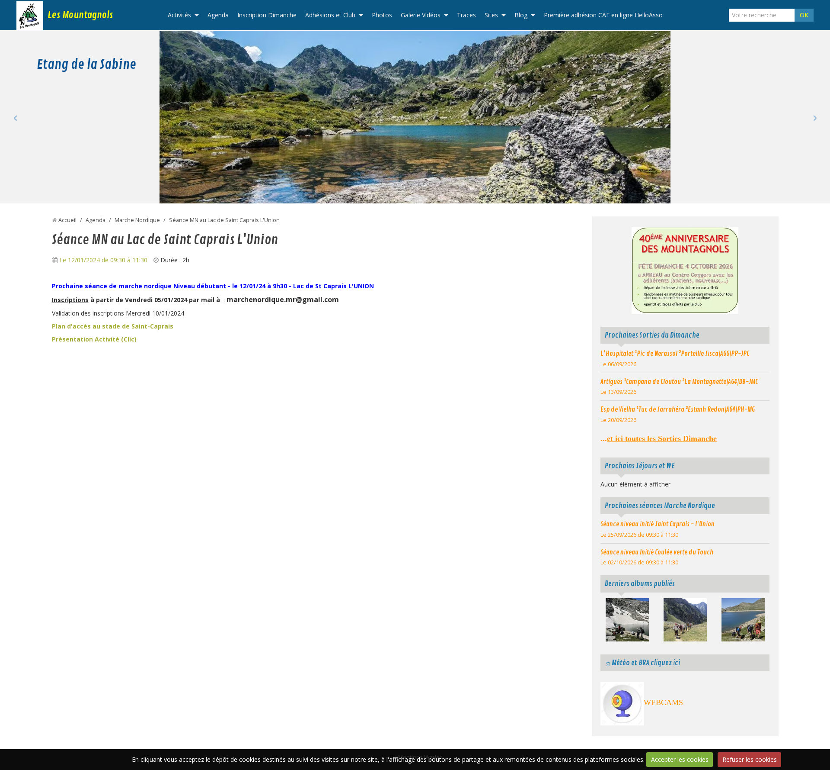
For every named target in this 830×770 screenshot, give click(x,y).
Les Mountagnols (80, 15)
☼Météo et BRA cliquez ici (642, 662)
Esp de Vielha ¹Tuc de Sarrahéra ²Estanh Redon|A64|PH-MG (677, 409)
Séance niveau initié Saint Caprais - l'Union (657, 524)
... (658, 438)
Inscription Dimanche (267, 15)
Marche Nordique (137, 220)
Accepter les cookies (680, 759)
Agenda (218, 15)
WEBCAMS (663, 702)
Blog (520, 15)
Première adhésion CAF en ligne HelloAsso (603, 15)
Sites (491, 15)
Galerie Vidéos (421, 15)
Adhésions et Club (330, 15)
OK (804, 15)
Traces (466, 15)
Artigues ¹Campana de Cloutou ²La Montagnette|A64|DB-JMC (679, 381)
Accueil (67, 220)
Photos (382, 15)
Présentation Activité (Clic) (94, 339)
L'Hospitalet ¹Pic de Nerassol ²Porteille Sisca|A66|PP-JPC (674, 353)
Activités (179, 15)
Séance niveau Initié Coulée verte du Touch (656, 552)
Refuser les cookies (749, 759)
